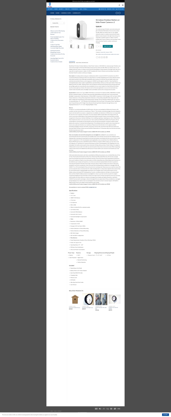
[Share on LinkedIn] (107, 57)
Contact (59, 411)
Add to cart (107, 46)
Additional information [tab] (82, 62)
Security (61, 9)
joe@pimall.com (93, 187)
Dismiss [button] (97, 1)
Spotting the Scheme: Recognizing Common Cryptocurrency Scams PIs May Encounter (57, 53)
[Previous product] (119, 13)
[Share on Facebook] (97, 57)
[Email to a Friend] (102, 57)
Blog (81, 9)
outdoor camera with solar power (104, 54)
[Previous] (71, 30)
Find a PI (67, 9)
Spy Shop (50, 9)
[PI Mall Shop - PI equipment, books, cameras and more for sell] (54, 4)
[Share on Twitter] (99, 57)
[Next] (91, 30)
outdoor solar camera (115, 54)
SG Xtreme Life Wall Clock (87, 307)
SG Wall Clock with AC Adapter (113, 308)
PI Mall (85, 9)
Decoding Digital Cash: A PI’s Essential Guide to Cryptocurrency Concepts (57, 60)
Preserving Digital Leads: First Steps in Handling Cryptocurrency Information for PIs (57, 39)
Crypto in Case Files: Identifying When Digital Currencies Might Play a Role (57, 46)
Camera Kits (76, 13)
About (51, 411)
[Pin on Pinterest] (104, 57)
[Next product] (117, 13)
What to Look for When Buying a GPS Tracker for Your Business (57, 32)
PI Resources (74, 9)
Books (56, 9)
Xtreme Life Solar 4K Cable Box (101, 308)
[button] (119, 4)
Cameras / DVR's (66, 13)
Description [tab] (72, 62)
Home (52, 13)
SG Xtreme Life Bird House (74, 307)
